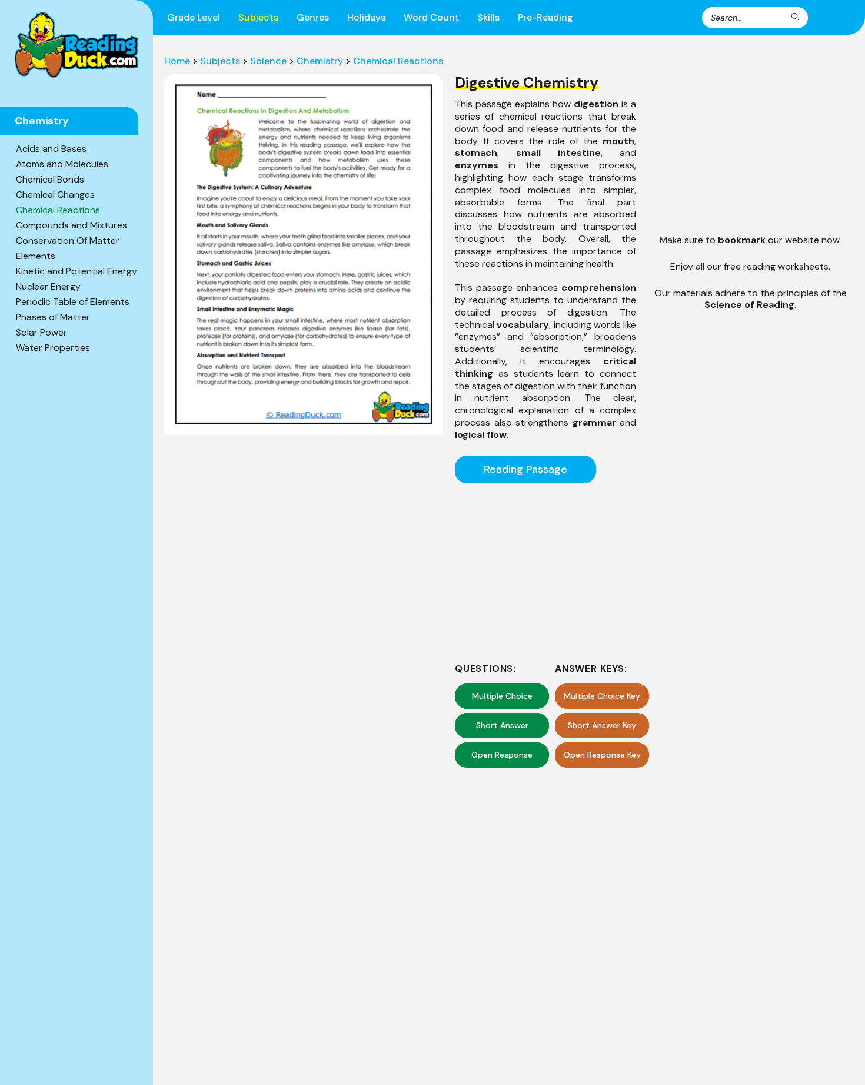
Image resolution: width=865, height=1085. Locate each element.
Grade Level (193, 17)
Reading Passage (525, 469)
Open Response (502, 754)
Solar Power (41, 332)
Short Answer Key (602, 725)
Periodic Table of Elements (72, 302)
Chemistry (320, 61)
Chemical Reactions (58, 210)
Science (268, 61)
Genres (313, 17)
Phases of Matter (53, 317)
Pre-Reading (545, 17)
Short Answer (502, 725)
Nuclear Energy (48, 286)
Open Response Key (602, 754)
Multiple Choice (502, 696)
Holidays (366, 17)
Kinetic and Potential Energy (76, 271)
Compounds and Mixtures (71, 225)
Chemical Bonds (50, 179)
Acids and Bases (51, 148)
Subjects (258, 17)
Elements (35, 256)
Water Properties (53, 347)
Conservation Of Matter (67, 240)
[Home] (76, 45)
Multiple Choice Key (602, 696)
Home (177, 61)
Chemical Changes (55, 194)
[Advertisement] (545, 571)
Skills (488, 17)
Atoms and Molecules (62, 164)
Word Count (431, 17)
